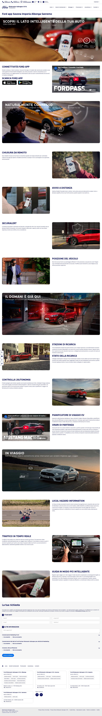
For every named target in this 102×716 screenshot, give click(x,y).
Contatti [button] (95, 7)
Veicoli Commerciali (14, 666)
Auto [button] (51, 7)
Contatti (37, 666)
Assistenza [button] (87, 7)
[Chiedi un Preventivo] (2, 360)
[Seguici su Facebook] (37, 694)
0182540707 (7, 687)
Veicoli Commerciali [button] (60, 7)
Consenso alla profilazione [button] (9, 647)
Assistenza (30, 666)
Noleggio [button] (70, 7)
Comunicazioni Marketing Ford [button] (10, 634)
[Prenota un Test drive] (2, 356)
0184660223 (7, 701)
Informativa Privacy (80, 611)
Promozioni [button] (79, 7)
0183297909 (74, 687)
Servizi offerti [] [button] (7, 674)
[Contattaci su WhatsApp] (41, 694)
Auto (6, 666)
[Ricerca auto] (2, 352)
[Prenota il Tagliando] (2, 363)
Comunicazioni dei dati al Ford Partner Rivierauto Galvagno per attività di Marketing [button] (25, 641)
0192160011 (40, 687)
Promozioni (23, 666)
